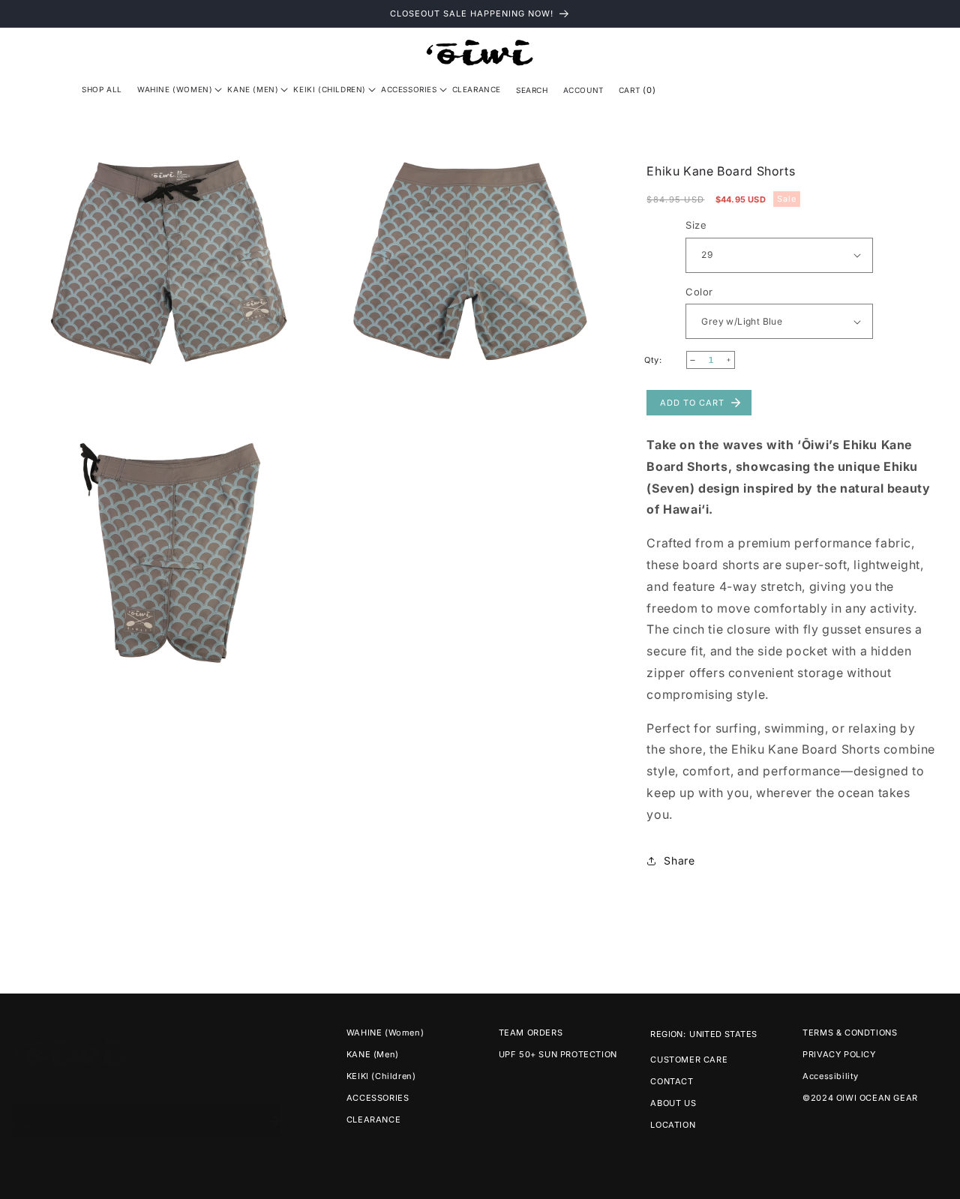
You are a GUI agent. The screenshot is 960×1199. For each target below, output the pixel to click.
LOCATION (672, 1125)
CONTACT (671, 1081)
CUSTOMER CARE (689, 1059)
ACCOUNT (583, 89)
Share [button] (679, 860)
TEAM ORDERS (531, 1032)
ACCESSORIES (378, 1098)
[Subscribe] (273, 1106)
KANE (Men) (372, 1054)
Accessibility (830, 1076)
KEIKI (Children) (381, 1076)
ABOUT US (673, 1103)
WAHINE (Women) (385, 1032)
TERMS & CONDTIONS (849, 1032)
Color (699, 292)
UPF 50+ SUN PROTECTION (558, 1054)
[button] (175, 89)
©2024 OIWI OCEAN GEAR (860, 1098)
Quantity (665, 360)
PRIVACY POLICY (838, 1054)
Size (696, 225)
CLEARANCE (373, 1119)
